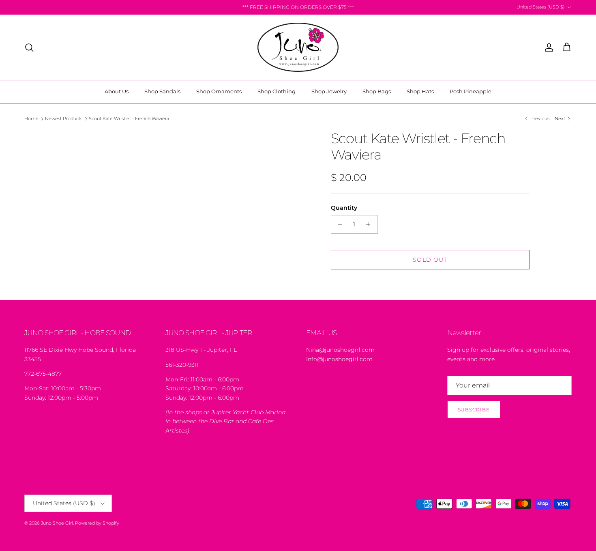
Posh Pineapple (470, 91)
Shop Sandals (162, 91)
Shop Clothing (276, 91)
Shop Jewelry (329, 91)
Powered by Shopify (97, 523)
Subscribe (474, 410)
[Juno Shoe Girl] (298, 47)
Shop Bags (376, 91)
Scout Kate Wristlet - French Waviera (129, 118)
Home (31, 118)
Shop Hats (420, 91)
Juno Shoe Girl (57, 523)
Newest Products (63, 118)
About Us (117, 91)
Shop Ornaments (219, 91)
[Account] (547, 47)
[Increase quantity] (370, 224)
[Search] (29, 47)
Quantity (344, 207)
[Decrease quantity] (338, 224)
